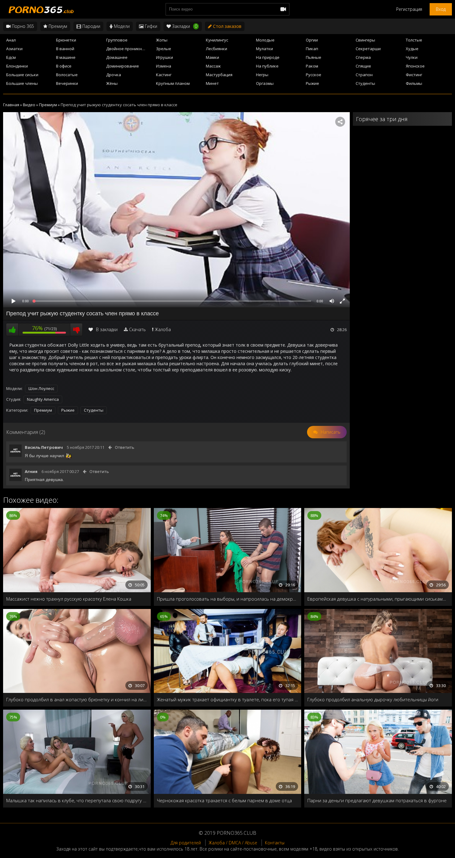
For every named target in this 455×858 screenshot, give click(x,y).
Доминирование (122, 66)
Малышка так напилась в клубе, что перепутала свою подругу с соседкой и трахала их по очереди (77, 800)
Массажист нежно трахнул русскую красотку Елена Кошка (68, 599)
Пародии (90, 26)
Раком (312, 66)
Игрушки (164, 57)
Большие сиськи (22, 74)
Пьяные (313, 57)
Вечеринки (67, 83)
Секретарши (368, 48)
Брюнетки (66, 40)
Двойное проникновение (129, 48)
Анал (11, 40)
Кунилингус (217, 40)
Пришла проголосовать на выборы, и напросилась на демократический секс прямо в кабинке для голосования (227, 599)
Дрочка (113, 74)
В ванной (65, 48)
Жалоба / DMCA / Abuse (233, 843)
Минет (212, 83)
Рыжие (312, 83)
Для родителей (186, 843)
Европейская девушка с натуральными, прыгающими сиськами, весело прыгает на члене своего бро (378, 599)
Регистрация (409, 9)
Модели (121, 26)
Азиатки (14, 48)
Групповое (117, 40)
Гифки (150, 26)
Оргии (312, 40)
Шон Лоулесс (41, 388)
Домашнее (117, 57)
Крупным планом (173, 83)
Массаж (213, 66)
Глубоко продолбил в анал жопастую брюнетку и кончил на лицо (77, 699)
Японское (415, 66)
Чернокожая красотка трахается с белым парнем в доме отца (224, 800)
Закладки (184, 26)
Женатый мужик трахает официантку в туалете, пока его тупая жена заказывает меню (227, 699)
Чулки (412, 57)
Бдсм (11, 57)
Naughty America (43, 399)
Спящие (363, 66)
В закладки (107, 329)
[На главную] (40, 9)
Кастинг (163, 74)
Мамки (212, 57)
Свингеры (365, 40)
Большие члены (22, 83)
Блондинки (17, 66)
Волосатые (67, 74)
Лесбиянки (216, 48)
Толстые (414, 40)
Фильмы (414, 83)
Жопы (161, 40)
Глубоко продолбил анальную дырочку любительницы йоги (372, 699)
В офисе (64, 66)
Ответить (124, 447)
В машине (66, 57)
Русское (313, 74)
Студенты (365, 83)
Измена (163, 66)
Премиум (57, 26)
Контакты (274, 843)
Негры (262, 74)
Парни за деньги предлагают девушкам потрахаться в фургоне (377, 800)
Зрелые (163, 48)
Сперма (363, 57)
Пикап (312, 48)
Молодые (265, 40)
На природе (268, 57)
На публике (267, 66)
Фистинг (414, 74)
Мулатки (264, 48)
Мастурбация (219, 74)
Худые (412, 48)
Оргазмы (265, 83)
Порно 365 (22, 26)
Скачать (137, 329)
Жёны (112, 83)
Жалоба (163, 329)
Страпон (364, 74)
